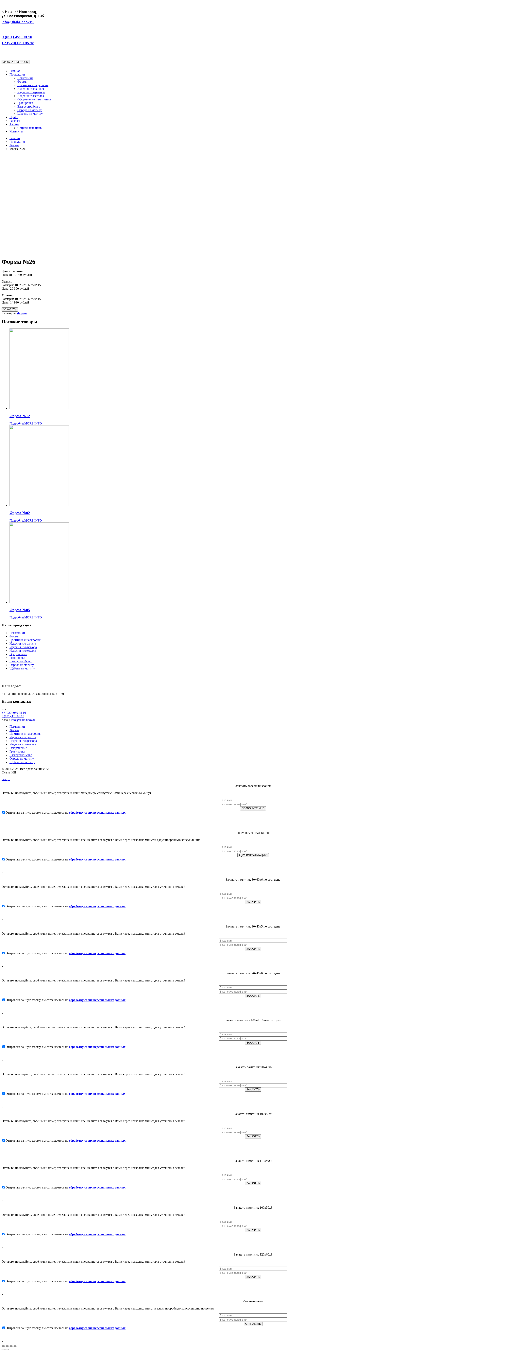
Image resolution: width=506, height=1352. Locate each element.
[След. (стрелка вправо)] (7, 1349)
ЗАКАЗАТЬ (9, 309)
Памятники (17, 632)
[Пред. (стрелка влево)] (3, 1349)
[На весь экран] (11, 1346)
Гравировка (17, 657)
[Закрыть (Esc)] (3, 1346)
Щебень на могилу (22, 668)
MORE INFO (33, 423)
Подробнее (16, 423)
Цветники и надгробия (25, 640)
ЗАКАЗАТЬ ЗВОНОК (15, 62)
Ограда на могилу (21, 665)
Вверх (6, 779)
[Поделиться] (7, 1346)
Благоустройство (20, 661)
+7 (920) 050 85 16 (18, 43)
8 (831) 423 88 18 (17, 37)
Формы (22, 313)
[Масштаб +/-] (15, 1346)
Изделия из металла (22, 650)
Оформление (18, 654)
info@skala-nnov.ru (18, 22)
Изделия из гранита (22, 643)
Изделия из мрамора (23, 647)
